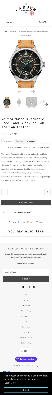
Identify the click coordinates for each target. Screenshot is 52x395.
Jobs (26, 322)
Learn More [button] (10, 383)
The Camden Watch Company (28, 366)
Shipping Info (26, 316)
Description (8, 141)
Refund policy (26, 343)
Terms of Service (26, 338)
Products (13, 31)
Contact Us (26, 327)
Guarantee (31, 141)
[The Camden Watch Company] (26, 9)
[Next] (33, 91)
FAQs (26, 300)
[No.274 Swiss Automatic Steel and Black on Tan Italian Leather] (26, 64)
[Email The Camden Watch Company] (34, 287)
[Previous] (19, 91)
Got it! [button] (26, 390)
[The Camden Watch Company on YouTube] (23, 287)
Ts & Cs (26, 332)
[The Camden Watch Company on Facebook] (18, 287)
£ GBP (24, 351)
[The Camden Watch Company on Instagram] (29, 287)
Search (26, 295)
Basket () (43, 22)
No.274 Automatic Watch (22, 212)
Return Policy (26, 311)
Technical (19, 141)
